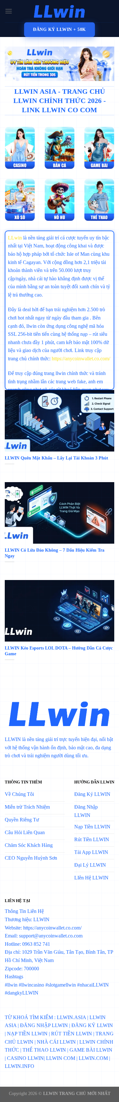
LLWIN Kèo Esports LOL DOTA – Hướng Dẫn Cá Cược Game (59, 651)
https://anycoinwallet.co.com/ (81, 358)
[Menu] (8, 11)
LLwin (15, 237)
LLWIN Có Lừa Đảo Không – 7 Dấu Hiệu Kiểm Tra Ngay (54, 553)
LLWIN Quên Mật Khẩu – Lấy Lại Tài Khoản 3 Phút (56, 458)
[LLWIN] (60, 11)
